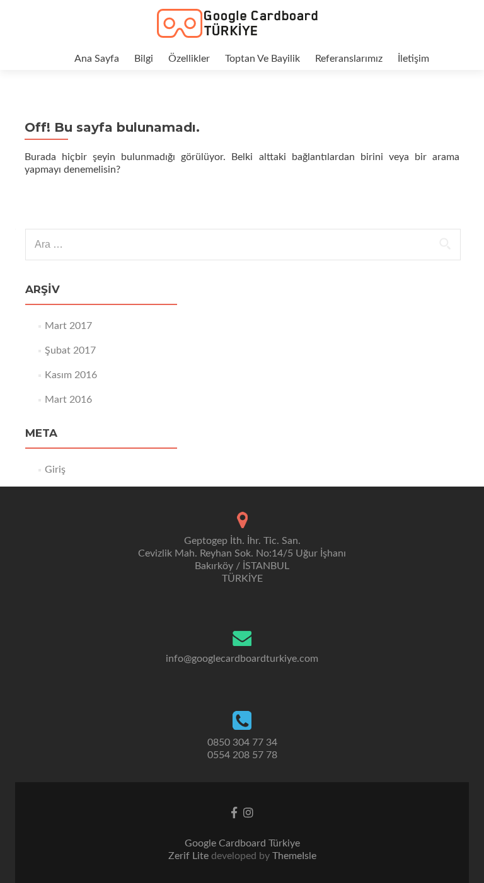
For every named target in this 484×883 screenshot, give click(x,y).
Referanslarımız (349, 59)
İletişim (413, 59)
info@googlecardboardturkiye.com (242, 659)
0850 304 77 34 (242, 742)
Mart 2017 (68, 326)
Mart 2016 (68, 400)
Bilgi (143, 59)
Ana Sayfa (96, 59)
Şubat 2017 (70, 350)
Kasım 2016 (71, 375)
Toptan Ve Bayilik (262, 59)
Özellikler (189, 59)
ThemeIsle (294, 856)
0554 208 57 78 (242, 755)
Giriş (55, 470)
